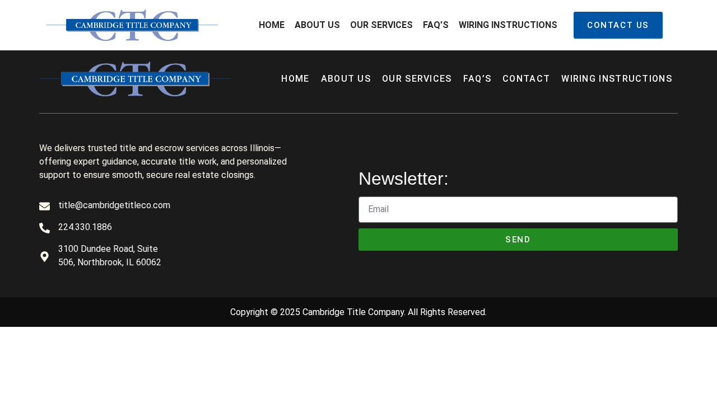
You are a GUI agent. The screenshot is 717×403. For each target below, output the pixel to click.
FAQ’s (436, 25)
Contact (526, 78)
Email (368, 192)
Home (272, 25)
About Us (317, 25)
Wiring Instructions (508, 25)
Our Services (381, 25)
